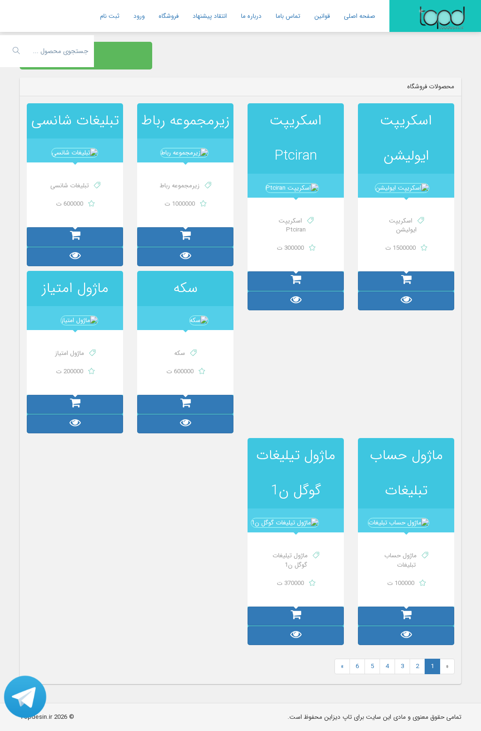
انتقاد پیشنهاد (210, 16)
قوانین (322, 16)
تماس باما (288, 16)
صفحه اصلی (359, 16)
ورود (139, 16)
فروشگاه (168, 16)
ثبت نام (109, 16)
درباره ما (251, 16)
